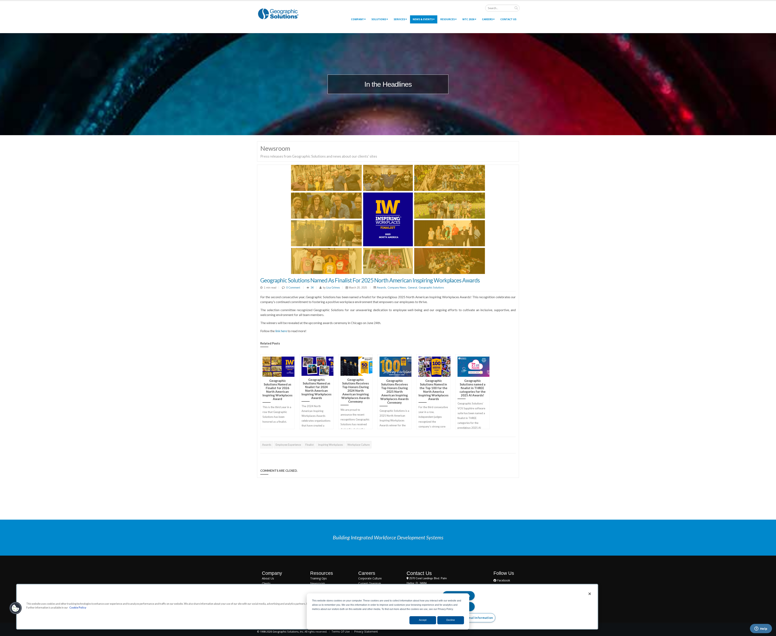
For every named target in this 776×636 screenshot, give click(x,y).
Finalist (309, 444)
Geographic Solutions (431, 287)
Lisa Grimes (333, 287)
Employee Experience (288, 444)
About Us (268, 578)
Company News (397, 287)
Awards (381, 287)
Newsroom (317, 583)
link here (281, 331)
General (412, 287)
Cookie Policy (77, 607)
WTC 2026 (468, 19)
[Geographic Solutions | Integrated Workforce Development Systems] (278, 13)
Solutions (378, 19)
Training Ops (318, 578)
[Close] (589, 593)
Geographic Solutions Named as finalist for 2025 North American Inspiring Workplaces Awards (370, 280)
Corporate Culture (370, 578)
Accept (422, 620)
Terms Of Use (340, 631)
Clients (266, 583)
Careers (487, 19)
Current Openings (369, 583)
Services (399, 19)
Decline (450, 620)
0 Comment (293, 287)
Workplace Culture (358, 444)
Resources (447, 19)
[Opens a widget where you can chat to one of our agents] (761, 629)
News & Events (423, 19)
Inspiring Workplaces (330, 444)
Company (357, 19)
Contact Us (508, 19)
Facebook (503, 580)
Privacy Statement (366, 631)
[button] (15, 608)
